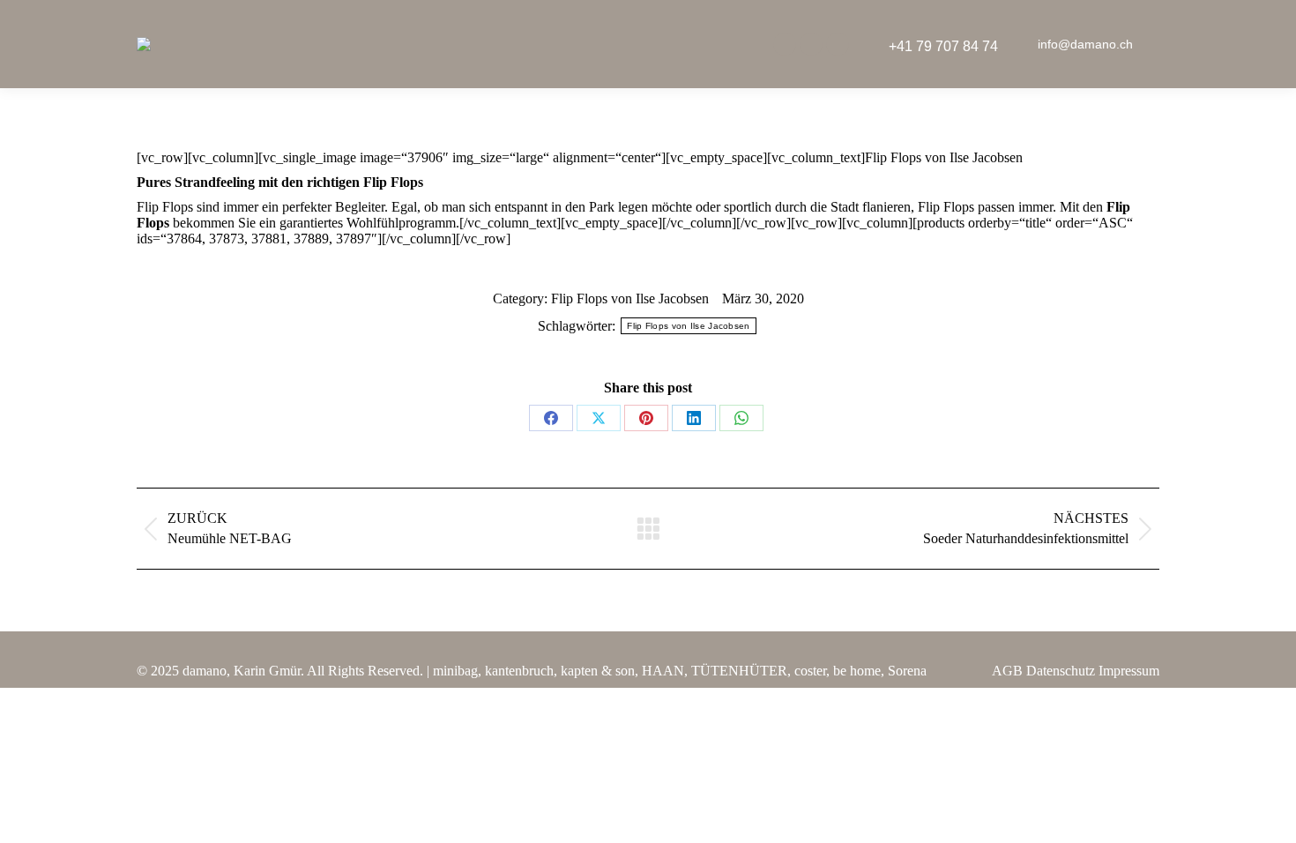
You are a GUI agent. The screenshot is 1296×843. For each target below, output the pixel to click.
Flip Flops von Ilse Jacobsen (630, 298)
